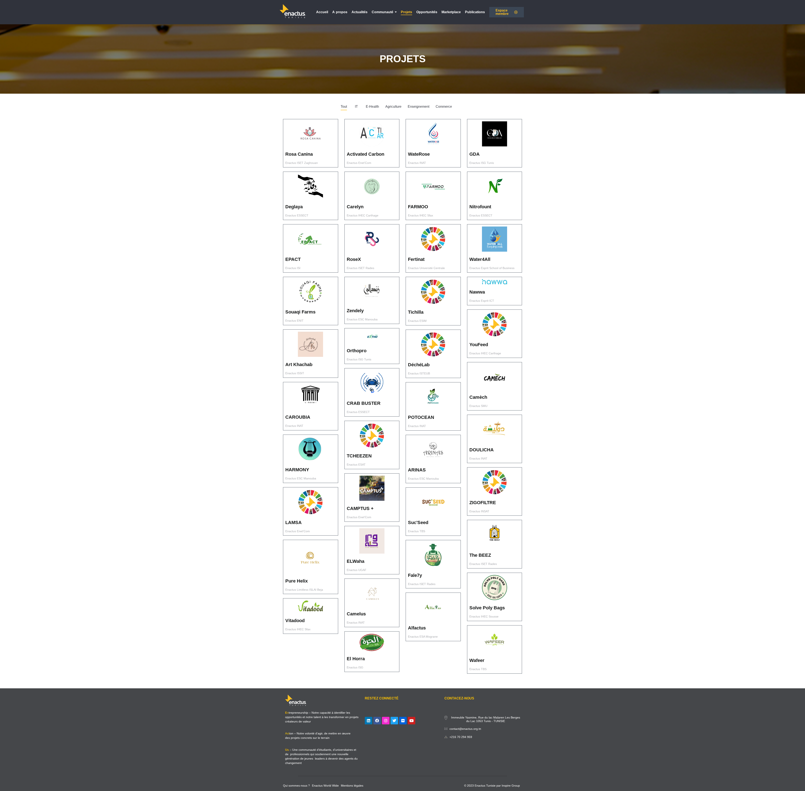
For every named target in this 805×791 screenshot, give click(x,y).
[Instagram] (386, 720)
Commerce (444, 106)
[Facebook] (377, 720)
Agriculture (393, 106)
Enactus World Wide (325, 785)
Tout (344, 106)
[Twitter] (394, 720)
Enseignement (418, 106)
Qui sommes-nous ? (296, 785)
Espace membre (502, 12)
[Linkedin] (368, 720)
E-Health (372, 106)
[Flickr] (403, 720)
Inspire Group (511, 785)
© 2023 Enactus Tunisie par (483, 785)
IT (356, 106)
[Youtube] (411, 720)
